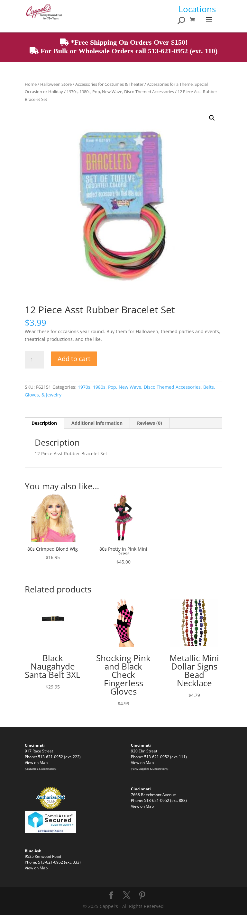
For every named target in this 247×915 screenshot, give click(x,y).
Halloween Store (56, 84)
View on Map (36, 762)
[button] (212, 118)
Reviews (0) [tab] (149, 423)
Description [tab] (44, 423)
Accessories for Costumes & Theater (109, 84)
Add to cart (74, 358)
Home (31, 84)
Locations (197, 9)
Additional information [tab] (97, 423)
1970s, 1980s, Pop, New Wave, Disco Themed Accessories (120, 91)
